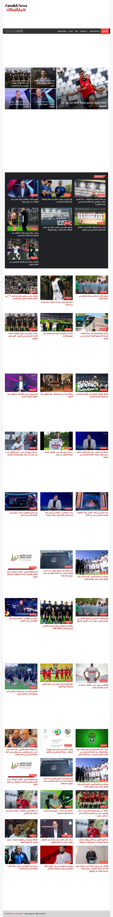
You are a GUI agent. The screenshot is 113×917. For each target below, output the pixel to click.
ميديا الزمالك (83, 31)
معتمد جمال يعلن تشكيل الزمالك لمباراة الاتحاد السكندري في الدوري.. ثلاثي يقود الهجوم (22, 336)
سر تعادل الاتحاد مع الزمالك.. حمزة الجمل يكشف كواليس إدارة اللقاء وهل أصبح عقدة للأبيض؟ (90, 201)
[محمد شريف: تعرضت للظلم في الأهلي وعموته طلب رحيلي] (43, 78)
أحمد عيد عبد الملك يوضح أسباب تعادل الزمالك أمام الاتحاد (19, 104)
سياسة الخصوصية (62, 31)
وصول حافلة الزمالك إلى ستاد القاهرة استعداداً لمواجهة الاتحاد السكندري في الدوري (94, 336)
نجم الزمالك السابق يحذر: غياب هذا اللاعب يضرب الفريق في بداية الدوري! (20, 83)
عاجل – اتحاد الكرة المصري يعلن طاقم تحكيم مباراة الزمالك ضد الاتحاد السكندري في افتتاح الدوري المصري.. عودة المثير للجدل (92, 752)
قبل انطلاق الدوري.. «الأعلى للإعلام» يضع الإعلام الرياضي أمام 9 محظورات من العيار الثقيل (22, 574)
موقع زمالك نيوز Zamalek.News (13, 914)
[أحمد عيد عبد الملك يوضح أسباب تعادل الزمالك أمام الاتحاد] (17, 99)
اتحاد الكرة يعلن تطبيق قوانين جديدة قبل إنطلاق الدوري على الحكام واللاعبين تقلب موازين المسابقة (58, 573)
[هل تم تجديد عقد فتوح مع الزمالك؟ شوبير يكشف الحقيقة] (43, 99)
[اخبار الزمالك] (16, 8)
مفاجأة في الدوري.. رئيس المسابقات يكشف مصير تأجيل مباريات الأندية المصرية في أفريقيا (92, 454)
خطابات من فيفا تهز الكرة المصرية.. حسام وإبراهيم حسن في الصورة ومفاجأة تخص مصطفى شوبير (93, 813)
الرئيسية (104, 31)
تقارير (76, 31)
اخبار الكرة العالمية (94, 31)
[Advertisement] (74, 14)
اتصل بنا (71, 31)
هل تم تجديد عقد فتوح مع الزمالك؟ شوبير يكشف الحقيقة (45, 104)
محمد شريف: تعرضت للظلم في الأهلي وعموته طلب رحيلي (44, 83)
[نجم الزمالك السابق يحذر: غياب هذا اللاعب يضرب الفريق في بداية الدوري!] (17, 78)
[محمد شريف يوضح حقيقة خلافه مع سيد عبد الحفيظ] (82, 88)
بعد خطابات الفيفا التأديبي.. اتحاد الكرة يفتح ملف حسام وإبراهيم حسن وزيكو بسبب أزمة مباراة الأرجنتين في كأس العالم (21, 752)
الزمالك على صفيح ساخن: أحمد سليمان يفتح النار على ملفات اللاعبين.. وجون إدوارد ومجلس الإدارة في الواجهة (92, 868)
